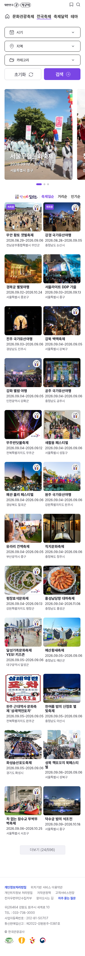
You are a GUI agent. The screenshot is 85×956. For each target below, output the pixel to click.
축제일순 (47, 196)
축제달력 (61, 16)
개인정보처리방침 (15, 887)
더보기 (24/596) (42, 850)
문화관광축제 (23, 16)
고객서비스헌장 (64, 893)
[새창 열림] (9, 940)
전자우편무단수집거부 (18, 898)
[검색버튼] (78, 4)
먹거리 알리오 (26, 196)
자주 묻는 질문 (67, 898)
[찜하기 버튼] (71, 4)
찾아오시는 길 (44, 898)
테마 (74, 16)
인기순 (75, 196)
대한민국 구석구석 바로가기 (18, 5)
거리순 (62, 196)
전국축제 (44, 16)
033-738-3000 (24, 913)
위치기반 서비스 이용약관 (47, 887)
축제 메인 (7, 16)
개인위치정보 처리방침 (19, 893)
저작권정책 (44, 893)
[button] (39, 184)
